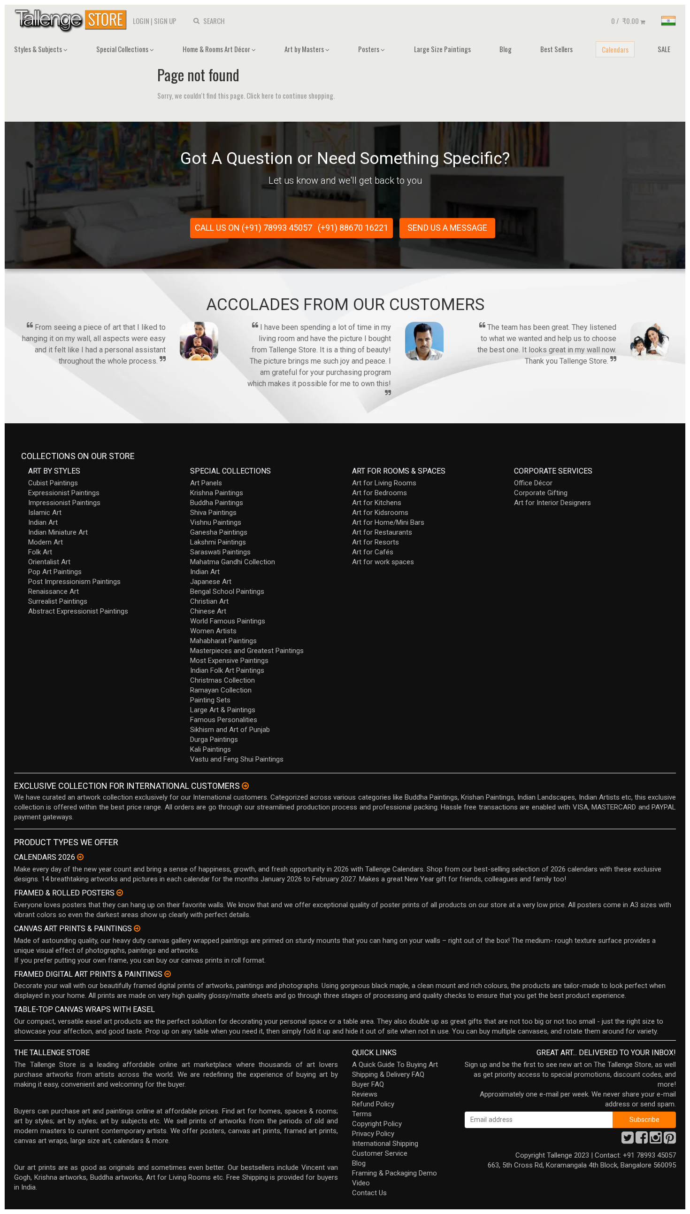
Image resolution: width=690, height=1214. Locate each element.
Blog (505, 49)
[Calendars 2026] (80, 857)
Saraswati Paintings (220, 552)
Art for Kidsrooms (380, 512)
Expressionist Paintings (64, 493)
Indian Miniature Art (58, 532)
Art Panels (206, 483)
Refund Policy (373, 1104)
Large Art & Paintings (222, 710)
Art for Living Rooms (384, 483)
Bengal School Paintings (227, 591)
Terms (362, 1114)
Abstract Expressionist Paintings (78, 611)
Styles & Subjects (38, 49)
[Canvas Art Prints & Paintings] (137, 928)
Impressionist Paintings (64, 502)
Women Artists (213, 631)
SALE (664, 49)
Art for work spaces (383, 562)
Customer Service (379, 1153)
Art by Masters (304, 49)
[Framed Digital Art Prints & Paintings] (167, 974)
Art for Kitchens (376, 502)
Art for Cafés (372, 552)
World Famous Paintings (227, 621)
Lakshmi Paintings (218, 542)
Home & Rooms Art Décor (217, 49)
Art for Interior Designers (552, 502)
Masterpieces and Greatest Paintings (247, 650)
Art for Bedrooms (379, 493)
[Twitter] (627, 1140)
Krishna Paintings (216, 493)
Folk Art (40, 552)
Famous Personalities (223, 720)
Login (141, 21)
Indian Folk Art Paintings (227, 670)
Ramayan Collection (221, 690)
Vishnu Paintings (215, 522)
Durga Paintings (214, 739)
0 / (625, 21)
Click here (260, 95)
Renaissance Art (53, 591)
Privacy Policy (373, 1133)
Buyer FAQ (368, 1084)
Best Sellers (556, 49)
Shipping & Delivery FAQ (388, 1074)
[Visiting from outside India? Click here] (245, 786)
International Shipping (385, 1143)
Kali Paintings (210, 749)
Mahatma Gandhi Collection (232, 562)
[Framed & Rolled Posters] (119, 892)
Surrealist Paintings (57, 601)
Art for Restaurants (382, 532)
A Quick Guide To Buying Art (395, 1064)
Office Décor (533, 483)
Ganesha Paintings (218, 532)
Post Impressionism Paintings (74, 581)
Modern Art (45, 542)
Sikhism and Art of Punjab (230, 729)
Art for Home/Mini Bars (388, 522)
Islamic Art (44, 512)
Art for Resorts (375, 542)
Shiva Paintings (213, 512)
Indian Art (43, 522)
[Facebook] (642, 1140)
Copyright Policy (377, 1124)
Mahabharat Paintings (223, 641)
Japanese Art (210, 581)
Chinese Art (208, 611)
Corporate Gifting (540, 493)
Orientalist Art (49, 562)
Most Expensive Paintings (229, 660)
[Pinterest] (670, 1140)
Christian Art (209, 601)
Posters (369, 49)
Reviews (364, 1094)
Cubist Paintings (53, 483)
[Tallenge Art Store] (72, 20)
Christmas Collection (222, 680)
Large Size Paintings (442, 49)
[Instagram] (656, 1140)
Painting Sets (210, 700)
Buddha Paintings (216, 502)
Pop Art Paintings (55, 572)
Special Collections (123, 49)
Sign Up (165, 21)
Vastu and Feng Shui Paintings (237, 759)
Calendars (615, 49)
